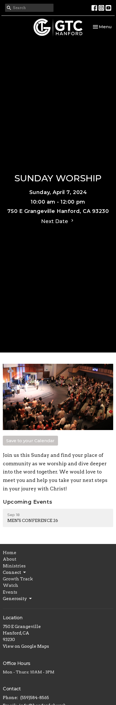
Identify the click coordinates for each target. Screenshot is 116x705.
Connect (12, 572)
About (9, 559)
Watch (10, 585)
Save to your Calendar (30, 440)
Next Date (55, 221)
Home (9, 552)
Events (10, 592)
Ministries (14, 566)
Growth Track (18, 578)
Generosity (15, 598)
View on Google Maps (26, 646)
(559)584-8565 (34, 697)
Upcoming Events (27, 502)
